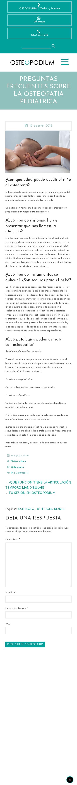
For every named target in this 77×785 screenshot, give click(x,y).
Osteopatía (17, 467)
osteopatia (26, 509)
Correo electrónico (16, 608)
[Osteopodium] (32, 62)
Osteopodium (18, 461)
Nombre (10, 592)
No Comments (19, 473)
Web (7, 624)
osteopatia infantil (51, 509)
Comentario (12, 539)
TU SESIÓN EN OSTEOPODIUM (32, 492)
